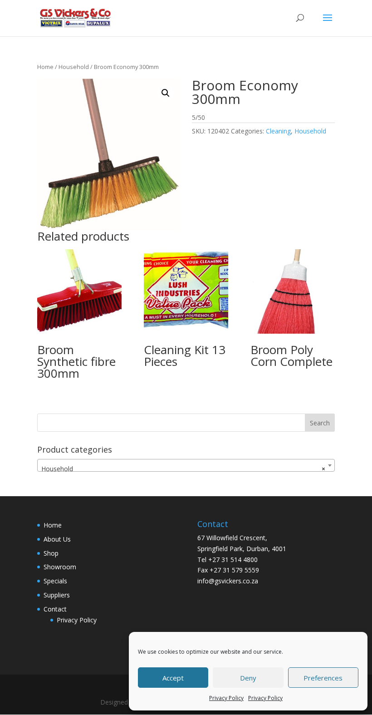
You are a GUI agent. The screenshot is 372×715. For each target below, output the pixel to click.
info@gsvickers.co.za (227, 581)
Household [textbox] (183, 468)
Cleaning (278, 131)
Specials (55, 581)
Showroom (60, 566)
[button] (165, 93)
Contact (55, 609)
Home (45, 67)
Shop (51, 553)
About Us (57, 539)
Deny (248, 677)
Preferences (323, 677)
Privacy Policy (226, 698)
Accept (173, 677)
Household (74, 67)
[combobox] (186, 465)
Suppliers (57, 595)
